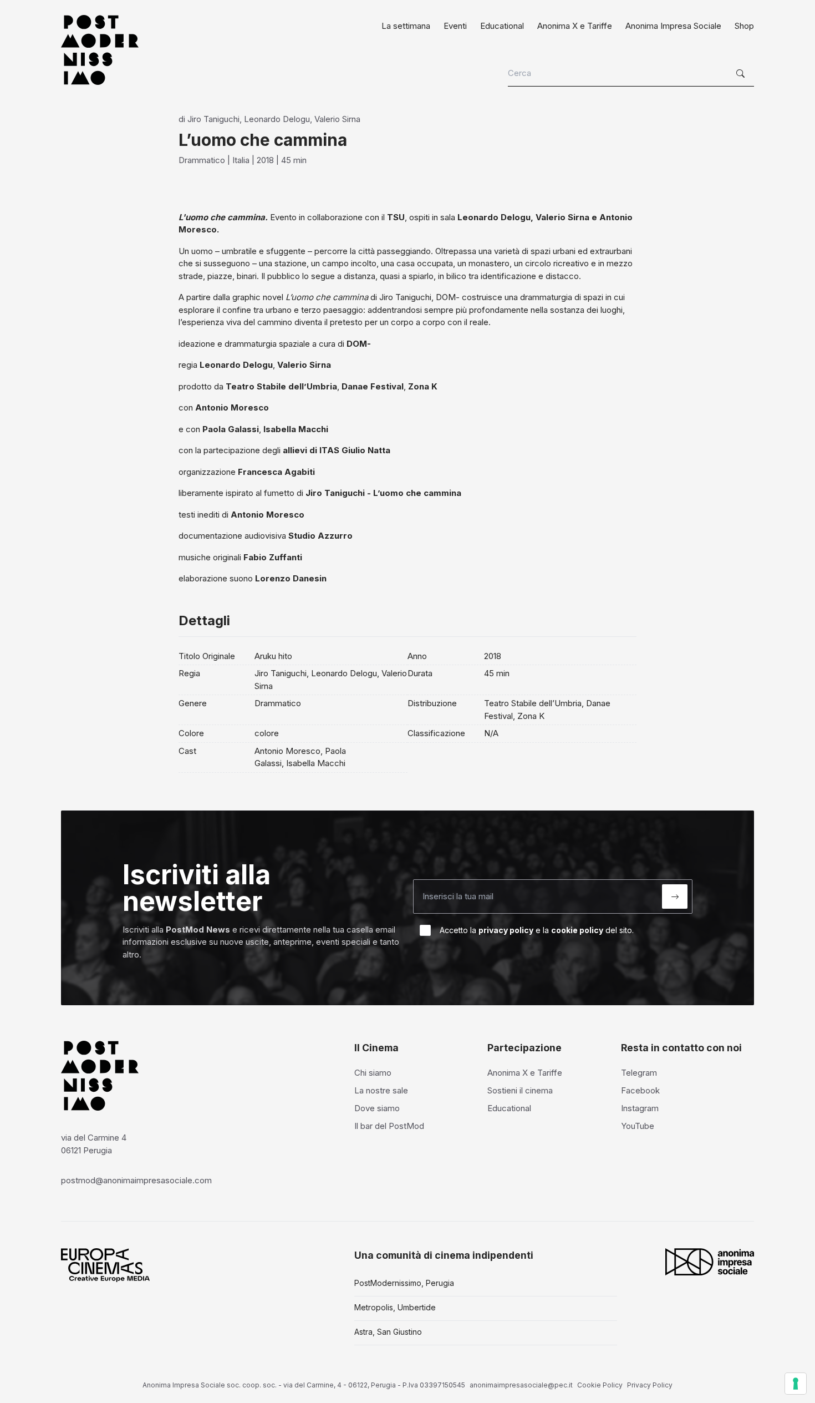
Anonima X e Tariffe (574, 26)
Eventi (455, 26)
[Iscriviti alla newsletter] (674, 896)
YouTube (637, 1126)
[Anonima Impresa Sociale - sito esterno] (709, 1261)
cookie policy (577, 930)
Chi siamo (372, 1072)
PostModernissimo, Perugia (404, 1283)
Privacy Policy (650, 1385)
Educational (502, 26)
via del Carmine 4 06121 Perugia (93, 1144)
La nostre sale (381, 1090)
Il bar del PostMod (389, 1126)
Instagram (640, 1108)
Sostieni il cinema (520, 1090)
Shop (744, 26)
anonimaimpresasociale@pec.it (521, 1385)
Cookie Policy (600, 1385)
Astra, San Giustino (388, 1331)
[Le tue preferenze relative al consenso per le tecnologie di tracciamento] (795, 1383)
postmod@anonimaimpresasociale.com (136, 1180)
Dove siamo (377, 1108)
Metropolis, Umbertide (395, 1307)
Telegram (639, 1072)
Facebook (640, 1090)
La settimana (405, 26)
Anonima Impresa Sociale (673, 26)
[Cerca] (742, 74)
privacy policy (505, 930)
